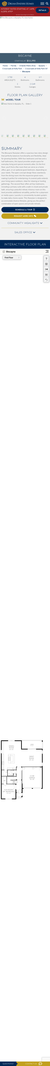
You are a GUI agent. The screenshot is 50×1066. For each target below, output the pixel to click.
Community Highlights (24, 223)
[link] (25, 118)
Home (5, 65)
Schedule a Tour (23, 210)
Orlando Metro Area (27, 65)
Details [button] (42, 10)
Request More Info (23, 216)
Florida (13, 65)
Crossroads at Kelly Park (12, 68)
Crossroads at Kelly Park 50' (36, 68)
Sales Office (24, 232)
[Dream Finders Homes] (17, 4)
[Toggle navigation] (42, 3)
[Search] (47, 3)
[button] (45, 118)
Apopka (41, 65)
